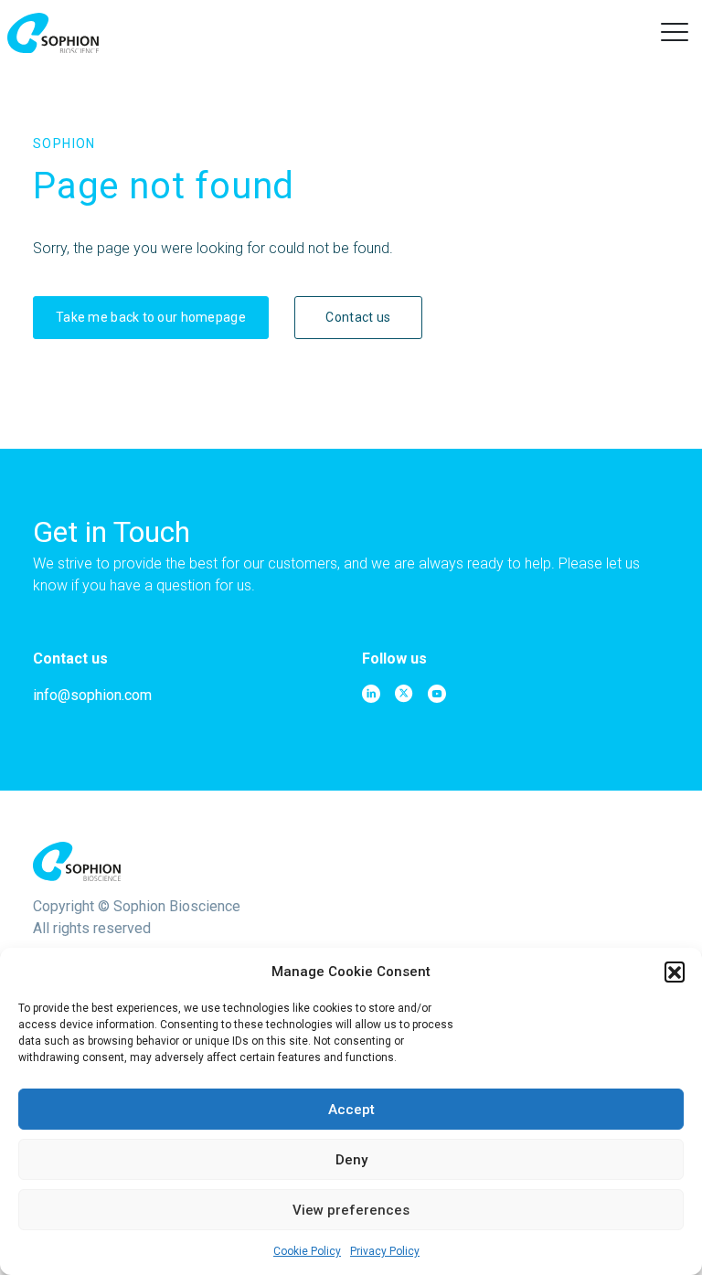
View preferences (351, 1210)
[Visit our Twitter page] (404, 694)
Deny (351, 1160)
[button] (674, 971)
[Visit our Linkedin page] (371, 694)
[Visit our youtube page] (437, 694)
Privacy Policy (385, 1251)
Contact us (357, 317)
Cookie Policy (307, 1251)
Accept (351, 1109)
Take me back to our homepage (151, 317)
